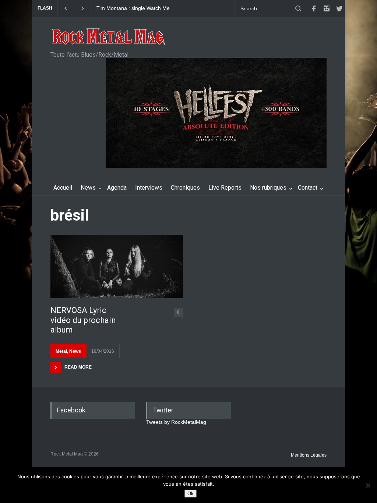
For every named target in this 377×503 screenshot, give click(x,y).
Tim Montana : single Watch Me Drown (133, 8)
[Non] (367, 485)
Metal (61, 351)
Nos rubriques (268, 187)
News (88, 187)
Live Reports (225, 187)
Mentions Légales (309, 455)
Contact (307, 187)
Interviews (148, 187)
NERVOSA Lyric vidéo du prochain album (83, 320)
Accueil (62, 187)
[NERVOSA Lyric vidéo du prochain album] (116, 266)
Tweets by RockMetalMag (176, 422)
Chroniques (185, 187)
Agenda (117, 187)
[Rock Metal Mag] (108, 37)
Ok (190, 493)
